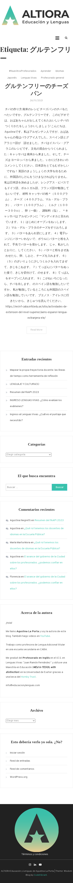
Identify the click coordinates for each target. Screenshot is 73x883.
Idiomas (59, 71)
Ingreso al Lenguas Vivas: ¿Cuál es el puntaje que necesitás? (38, 417)
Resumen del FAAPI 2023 (24, 392)
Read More (36, 329)
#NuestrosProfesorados (22, 71)
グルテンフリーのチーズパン (36, 89)
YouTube (45, 636)
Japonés (12, 77)
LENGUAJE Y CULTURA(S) (24, 384)
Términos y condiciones (34, 854)
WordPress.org (18, 777)
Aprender (46, 71)
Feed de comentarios (22, 769)
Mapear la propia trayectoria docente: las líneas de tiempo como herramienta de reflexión (37, 373)
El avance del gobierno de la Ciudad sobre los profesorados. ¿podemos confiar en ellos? (37, 562)
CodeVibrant (40, 875)
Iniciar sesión (17, 752)
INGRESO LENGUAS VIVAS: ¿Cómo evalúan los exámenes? (36, 403)
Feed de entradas (20, 761)
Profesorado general (52, 77)
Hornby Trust (28, 677)
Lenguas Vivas (29, 77)
